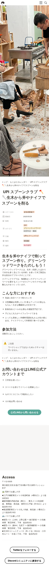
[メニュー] (41, 2)
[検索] (45, 2)
